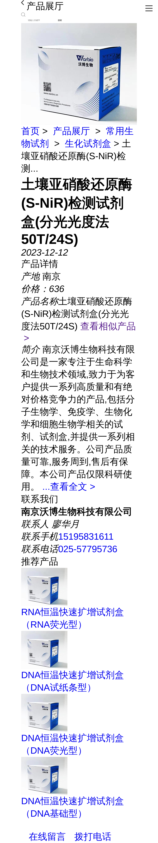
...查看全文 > (68, 486)
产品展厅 (71, 131)
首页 (30, 131)
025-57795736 (87, 549)
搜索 (60, 20)
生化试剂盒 (88, 143)
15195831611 (86, 536)
